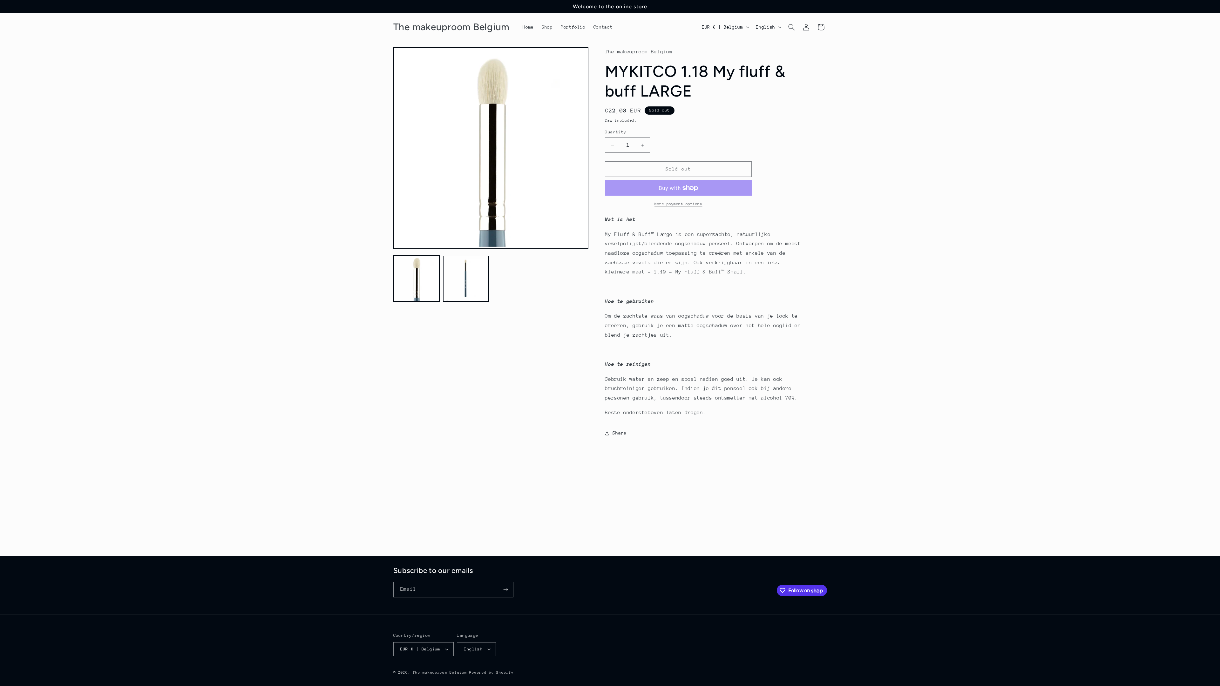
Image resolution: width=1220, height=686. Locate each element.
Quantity (615, 132)
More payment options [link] (678, 204)
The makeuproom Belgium (440, 672)
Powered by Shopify (491, 672)
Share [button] (619, 432)
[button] (791, 27)
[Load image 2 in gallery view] (466, 279)
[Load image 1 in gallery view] (416, 279)
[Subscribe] (505, 589)
